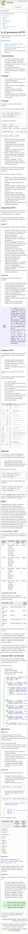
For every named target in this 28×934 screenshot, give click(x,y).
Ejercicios (5, 28)
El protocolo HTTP (11, 50)
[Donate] (11, 928)
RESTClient (6, 861)
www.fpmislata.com (17, 152)
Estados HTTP (6, 22)
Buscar (13, 7)
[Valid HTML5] (23, 928)
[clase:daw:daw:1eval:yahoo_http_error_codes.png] (14, 425)
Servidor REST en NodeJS (9, 26)
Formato (5, 19)
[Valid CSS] (11, 930)
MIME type (9, 197)
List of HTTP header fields (17, 212)
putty (15, 735)
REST (4, 25)
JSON (20, 509)
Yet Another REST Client (9, 862)
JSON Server (19, 782)
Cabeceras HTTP (7, 20)
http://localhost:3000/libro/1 (19, 803)
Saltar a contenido (23, 1)
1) (13, 574)
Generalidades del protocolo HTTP (15, 47)
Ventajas (5, 17)
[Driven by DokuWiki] (17, 930)
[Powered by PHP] (17, 928)
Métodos (5, 23)
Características (6, 15)
